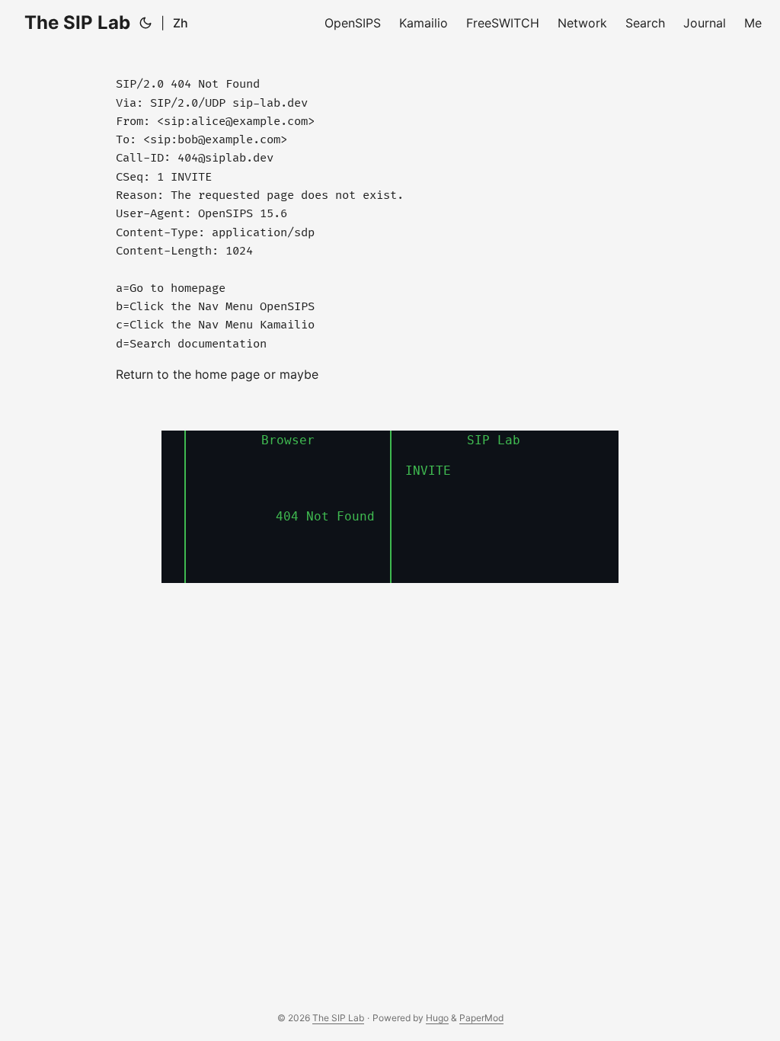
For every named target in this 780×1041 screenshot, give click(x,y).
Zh (180, 22)
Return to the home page (190, 374)
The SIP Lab (77, 22)
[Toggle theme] (145, 23)
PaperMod (481, 1017)
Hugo (437, 1017)
